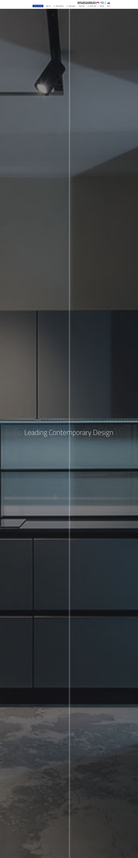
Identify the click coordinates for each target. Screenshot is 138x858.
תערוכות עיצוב (59, 6)
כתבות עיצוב (72, 6)
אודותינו (102, 6)
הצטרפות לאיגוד (38, 6)
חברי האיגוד (93, 6)
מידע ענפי (81, 6)
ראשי (108, 6)
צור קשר (48, 6)
